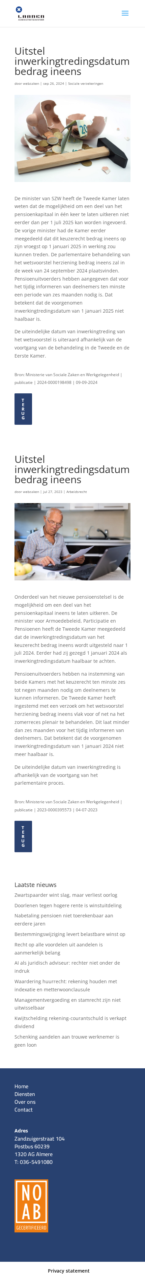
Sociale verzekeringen (85, 83)
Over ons (24, 1102)
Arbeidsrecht (76, 491)
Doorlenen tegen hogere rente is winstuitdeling (68, 905)
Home (21, 1086)
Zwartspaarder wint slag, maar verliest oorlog (65, 895)
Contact (23, 1109)
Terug (23, 409)
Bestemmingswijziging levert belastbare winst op (69, 934)
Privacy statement (69, 1271)
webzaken (31, 83)
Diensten (24, 1094)
